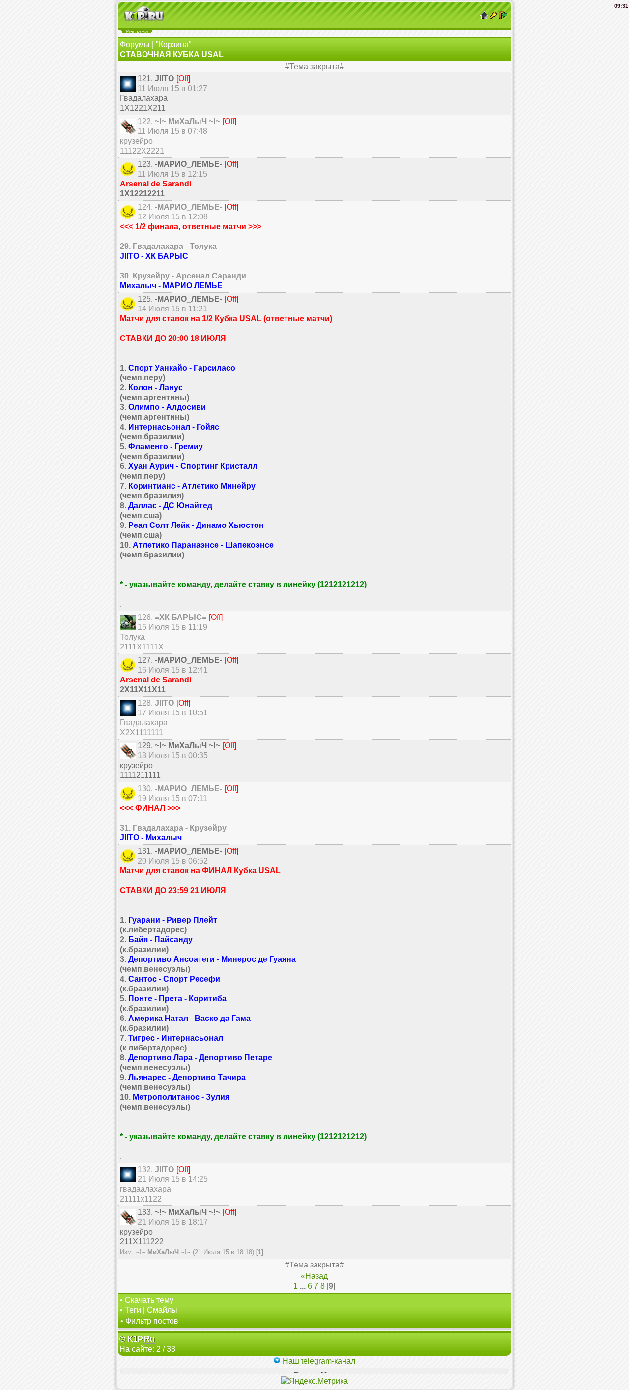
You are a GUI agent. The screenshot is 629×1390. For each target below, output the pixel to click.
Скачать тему (149, 1300)
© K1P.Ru (137, 1339)
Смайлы (162, 1310)
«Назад (314, 1276)
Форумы (135, 44)
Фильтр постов (151, 1321)
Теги (133, 1310)
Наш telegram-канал (318, 1361)
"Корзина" (174, 44)
